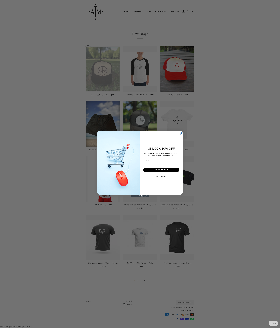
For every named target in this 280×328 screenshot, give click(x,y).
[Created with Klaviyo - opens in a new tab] (140, 196)
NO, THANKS (161, 176)
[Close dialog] (180, 133)
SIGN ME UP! (161, 170)
